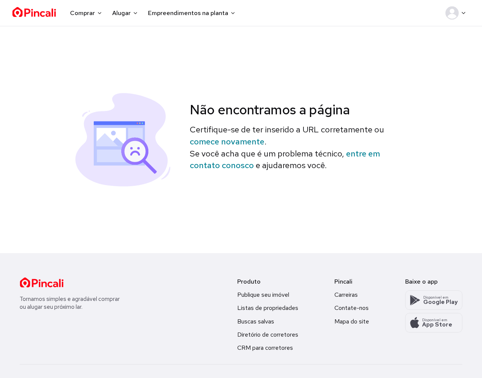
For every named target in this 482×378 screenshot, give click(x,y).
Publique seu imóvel (263, 295)
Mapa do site (351, 321)
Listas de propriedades (267, 308)
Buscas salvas (255, 321)
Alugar (121, 13)
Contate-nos (351, 308)
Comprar (82, 13)
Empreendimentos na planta (188, 13)
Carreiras (346, 295)
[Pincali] (42, 282)
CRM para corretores (265, 348)
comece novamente (227, 141)
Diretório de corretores (267, 335)
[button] (457, 13)
